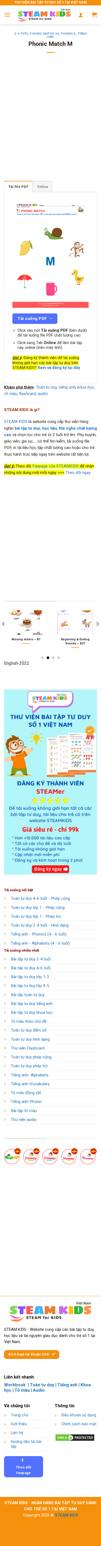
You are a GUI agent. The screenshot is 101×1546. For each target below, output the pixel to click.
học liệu (49, 428)
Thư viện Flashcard (27, 1048)
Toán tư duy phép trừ (29, 1065)
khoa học (85, 387)
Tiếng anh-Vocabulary (30, 1083)
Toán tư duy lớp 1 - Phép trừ (36, 916)
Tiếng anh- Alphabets (29, 1075)
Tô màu (22, 1390)
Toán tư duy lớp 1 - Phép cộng (38, 907)
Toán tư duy (46, 387)
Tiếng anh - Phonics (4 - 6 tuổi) (39, 934)
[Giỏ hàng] (94, 15)
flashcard (27, 393)
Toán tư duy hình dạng (30, 1039)
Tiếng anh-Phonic (26, 1101)
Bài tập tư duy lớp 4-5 (30, 985)
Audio (39, 1390)
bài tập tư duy (27, 428)
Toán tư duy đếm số (29, 1030)
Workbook (15, 1384)
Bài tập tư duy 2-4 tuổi (31, 959)
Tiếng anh (67, 1384)
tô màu (10, 393)
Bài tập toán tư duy (27, 994)
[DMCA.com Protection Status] (75, 1437)
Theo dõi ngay (77, 472)
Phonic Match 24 (44, 33)
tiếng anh (66, 387)
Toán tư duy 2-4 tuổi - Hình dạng (40, 925)
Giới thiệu (19, 1424)
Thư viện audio (24, 1119)
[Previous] (3, 634)
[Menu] (7, 14)
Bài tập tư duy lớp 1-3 (30, 976)
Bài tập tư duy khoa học (32, 1012)
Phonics (68, 33)
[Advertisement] (50, 120)
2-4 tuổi (21, 33)
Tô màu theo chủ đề (29, 1021)
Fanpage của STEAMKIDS (55, 466)
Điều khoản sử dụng (78, 1415)
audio (42, 393)
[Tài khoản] (80, 15)
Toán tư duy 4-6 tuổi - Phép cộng (40, 898)
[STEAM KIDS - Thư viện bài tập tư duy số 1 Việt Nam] (44, 14)
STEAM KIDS (15, 421)
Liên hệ (17, 1433)
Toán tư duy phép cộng (31, 1057)
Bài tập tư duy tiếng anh (32, 1003)
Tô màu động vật (26, 1092)
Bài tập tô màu (24, 1110)
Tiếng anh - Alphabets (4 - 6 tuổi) (40, 943)
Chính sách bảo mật (78, 1424)
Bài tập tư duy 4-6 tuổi (31, 968)
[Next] (97, 634)
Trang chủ (19, 1415)
